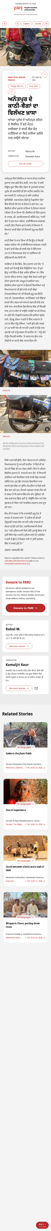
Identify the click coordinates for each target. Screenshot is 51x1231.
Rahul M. (30, 151)
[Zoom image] (45, 33)
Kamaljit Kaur (33, 156)
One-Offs (33, 86)
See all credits (25, 163)
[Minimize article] (45, 74)
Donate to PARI (23, 608)
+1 (11, 91)
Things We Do (16, 86)
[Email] (36, 688)
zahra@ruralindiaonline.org (16, 561)
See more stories (17, 646)
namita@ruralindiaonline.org (17, 564)
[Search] (18, 23)
